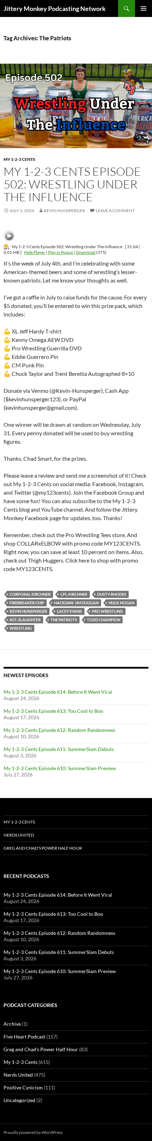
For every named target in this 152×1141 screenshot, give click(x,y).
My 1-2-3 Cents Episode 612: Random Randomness (59, 730)
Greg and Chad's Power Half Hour (41, 1049)
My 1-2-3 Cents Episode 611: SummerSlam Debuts (59, 749)
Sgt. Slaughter (25, 619)
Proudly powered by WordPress (33, 1132)
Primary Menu (143, 8)
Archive (12, 1024)
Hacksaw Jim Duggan (76, 602)
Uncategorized (19, 1100)
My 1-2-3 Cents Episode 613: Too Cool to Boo (53, 711)
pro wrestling (107, 611)
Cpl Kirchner (73, 594)
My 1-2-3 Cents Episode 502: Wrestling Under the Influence (72, 184)
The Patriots (64, 619)
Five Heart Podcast (24, 1037)
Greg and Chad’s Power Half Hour (43, 848)
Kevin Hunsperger (64, 210)
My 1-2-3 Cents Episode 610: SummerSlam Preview (60, 768)
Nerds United (19, 835)
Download (85, 252)
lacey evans (69, 611)
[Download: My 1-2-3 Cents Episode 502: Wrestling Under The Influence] (6, 246)
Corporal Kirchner (30, 594)
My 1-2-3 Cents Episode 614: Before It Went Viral (58, 692)
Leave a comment (115, 210)
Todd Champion (103, 619)
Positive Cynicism (23, 1087)
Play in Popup (60, 252)
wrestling (21, 628)
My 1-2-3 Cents (19, 159)
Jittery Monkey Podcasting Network (55, 8)
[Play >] (9, 235)
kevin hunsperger (28, 611)
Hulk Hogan (121, 602)
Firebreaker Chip (27, 602)
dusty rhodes (111, 594)
